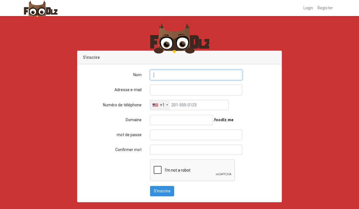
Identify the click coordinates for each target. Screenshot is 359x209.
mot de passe (129, 134)
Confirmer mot (128, 149)
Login (308, 8)
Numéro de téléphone (122, 105)
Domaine (134, 120)
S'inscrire (162, 191)
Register (325, 8)
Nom (137, 75)
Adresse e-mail (128, 89)
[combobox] (160, 105)
